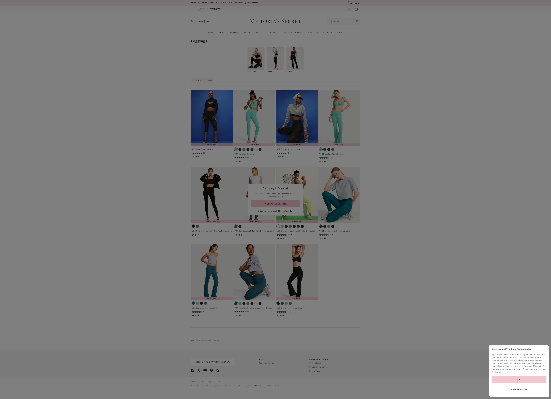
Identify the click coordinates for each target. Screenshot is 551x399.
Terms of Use (539, 369)
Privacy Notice (522, 369)
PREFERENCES (519, 389)
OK (519, 379)
